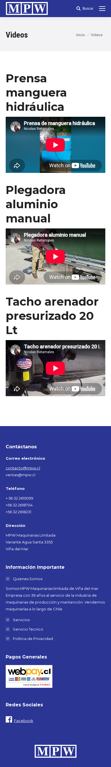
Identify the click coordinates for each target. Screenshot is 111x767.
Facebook (23, 720)
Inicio (80, 35)
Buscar (88, 9)
